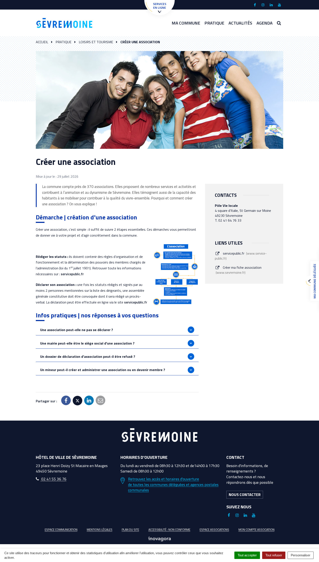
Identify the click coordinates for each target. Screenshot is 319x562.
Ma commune (186, 23)
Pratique (214, 23)
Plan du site (130, 529)
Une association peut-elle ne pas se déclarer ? (76, 329)
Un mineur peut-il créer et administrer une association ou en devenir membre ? (102, 369)
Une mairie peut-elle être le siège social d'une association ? (87, 343)
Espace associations (214, 529)
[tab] (117, 330)
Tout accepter (247, 555)
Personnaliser (300, 555)
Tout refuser (273, 555)
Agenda (265, 23)
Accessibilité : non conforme (169, 529)
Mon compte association (256, 529)
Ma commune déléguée (314, 281)
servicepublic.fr (72, 274)
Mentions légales (99, 529)
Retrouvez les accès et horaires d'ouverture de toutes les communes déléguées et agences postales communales (173, 484)
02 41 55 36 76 (53, 479)
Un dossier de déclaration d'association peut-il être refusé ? (87, 356)
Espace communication (61, 529)
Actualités (240, 23)
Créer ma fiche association (239, 270)
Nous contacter (245, 494)
